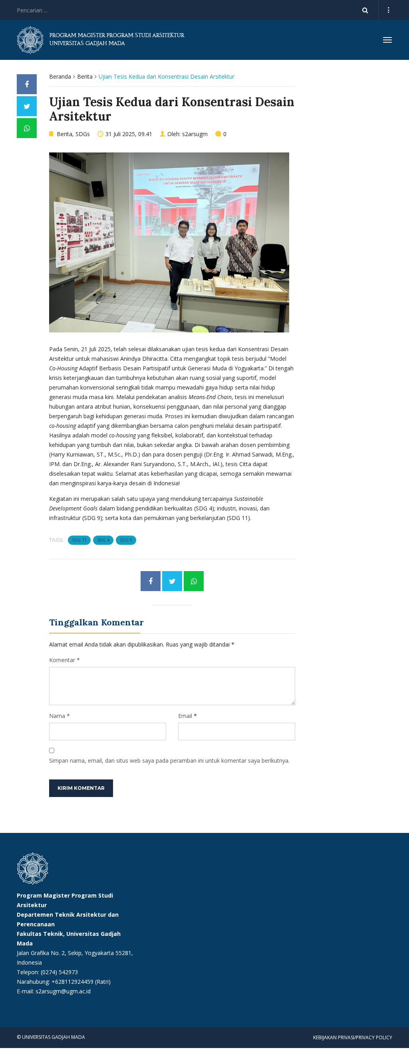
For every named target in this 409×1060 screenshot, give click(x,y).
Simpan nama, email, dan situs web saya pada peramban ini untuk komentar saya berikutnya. (169, 760)
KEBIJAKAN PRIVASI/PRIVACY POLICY (352, 1037)
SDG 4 (103, 540)
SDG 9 (126, 540)
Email (185, 716)
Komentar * (64, 660)
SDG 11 (79, 540)
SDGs (82, 134)
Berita (85, 76)
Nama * (59, 716)
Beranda (60, 76)
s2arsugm (195, 134)
